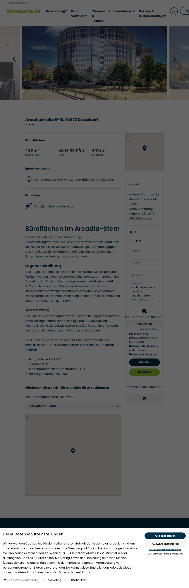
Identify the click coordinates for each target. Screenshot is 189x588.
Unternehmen (120, 11)
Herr (138, 241)
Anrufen (144, 362)
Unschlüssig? (56, 11)
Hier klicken (144, 324)
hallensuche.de (19, 2)
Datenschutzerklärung (143, 346)
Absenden (144, 372)
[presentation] (14, 59)
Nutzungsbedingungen (144, 354)
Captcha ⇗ (149, 329)
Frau (138, 232)
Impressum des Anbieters (144, 387)
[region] (73, 455)
